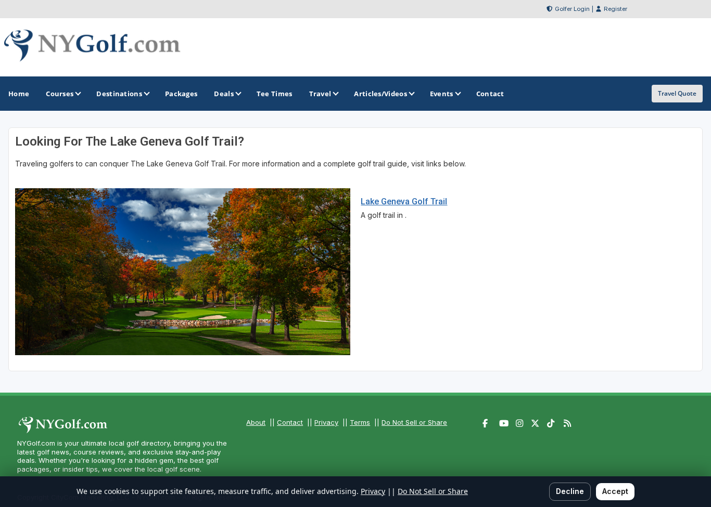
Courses (59, 93)
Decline (570, 491)
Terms (360, 422)
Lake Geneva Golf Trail (404, 201)
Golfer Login (572, 8)
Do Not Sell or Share (414, 422)
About (255, 422)
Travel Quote (677, 93)
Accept (615, 491)
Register (615, 8)
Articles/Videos (380, 93)
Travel (320, 93)
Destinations (119, 93)
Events (441, 93)
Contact (290, 422)
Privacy (326, 422)
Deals (224, 93)
